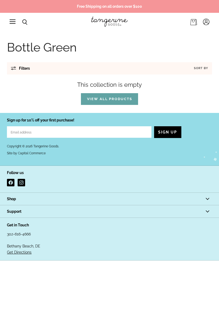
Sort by (201, 68)
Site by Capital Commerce (26, 153)
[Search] (21, 22)
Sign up (167, 132)
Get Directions (19, 252)
